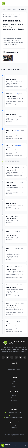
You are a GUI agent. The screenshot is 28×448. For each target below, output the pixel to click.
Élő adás (14, 367)
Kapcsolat (14, 398)
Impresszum (14, 427)
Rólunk (14, 395)
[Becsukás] (25, 445)
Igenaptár (14, 386)
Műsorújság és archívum (14, 369)
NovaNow (16, 438)
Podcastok (14, 372)
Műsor (14, 9)
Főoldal (3, 9)
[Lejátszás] (2, 445)
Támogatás (14, 400)
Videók (14, 383)
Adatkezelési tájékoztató (14, 425)
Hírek (14, 381)
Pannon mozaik (11, 79)
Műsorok (9, 9)
